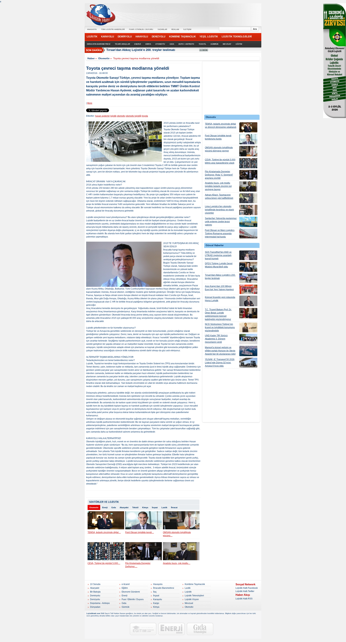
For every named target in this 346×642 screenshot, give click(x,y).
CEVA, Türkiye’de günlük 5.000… (104, 563)
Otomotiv (104, 58)
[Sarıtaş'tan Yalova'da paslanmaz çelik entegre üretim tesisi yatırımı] (248, 222)
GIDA (172, 44)
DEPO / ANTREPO (186, 44)
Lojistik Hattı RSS (244, 598)
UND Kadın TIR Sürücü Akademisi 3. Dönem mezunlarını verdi (216, 338)
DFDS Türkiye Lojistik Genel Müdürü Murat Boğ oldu (218, 265)
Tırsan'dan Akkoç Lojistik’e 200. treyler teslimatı (220, 277)
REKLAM (175, 29)
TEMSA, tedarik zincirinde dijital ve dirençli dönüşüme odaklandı (220, 125)
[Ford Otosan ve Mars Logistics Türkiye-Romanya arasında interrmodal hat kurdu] (248, 233)
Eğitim (125, 588)
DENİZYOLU (158, 36)
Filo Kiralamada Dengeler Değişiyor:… (137, 565)
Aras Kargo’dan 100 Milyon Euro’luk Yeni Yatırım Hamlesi (219, 288)
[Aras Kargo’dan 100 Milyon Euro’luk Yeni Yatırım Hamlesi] (248, 289)
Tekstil (135, 507)
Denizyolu (95, 599)
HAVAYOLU (142, 36)
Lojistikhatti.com (93, 613)
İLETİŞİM (187, 29)
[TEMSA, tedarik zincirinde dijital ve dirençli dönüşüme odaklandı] (248, 127)
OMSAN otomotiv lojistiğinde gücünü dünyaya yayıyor (219, 149)
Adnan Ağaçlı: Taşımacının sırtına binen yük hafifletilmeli (219, 196)
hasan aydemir (102, 116)
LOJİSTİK (92, 36)
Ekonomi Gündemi (131, 592)
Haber (91, 58)
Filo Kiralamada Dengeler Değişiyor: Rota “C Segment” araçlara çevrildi (219, 174)
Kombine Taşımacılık (195, 584)
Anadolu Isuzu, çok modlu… (176, 563)
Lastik (164, 507)
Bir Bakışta (95, 592)
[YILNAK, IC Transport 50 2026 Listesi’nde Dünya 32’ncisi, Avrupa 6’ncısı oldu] (248, 363)
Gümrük (125, 607)
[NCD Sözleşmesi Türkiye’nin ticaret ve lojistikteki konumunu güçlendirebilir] (248, 327)
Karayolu (157, 599)
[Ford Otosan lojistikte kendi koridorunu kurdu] (248, 139)
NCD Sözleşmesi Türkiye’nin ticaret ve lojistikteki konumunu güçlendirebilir (220, 327)
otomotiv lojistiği (133, 116)
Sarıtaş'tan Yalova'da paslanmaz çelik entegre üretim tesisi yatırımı (221, 221)
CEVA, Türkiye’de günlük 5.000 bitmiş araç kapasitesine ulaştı (220, 161)
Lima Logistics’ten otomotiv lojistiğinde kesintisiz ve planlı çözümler (219, 209)
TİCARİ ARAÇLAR (122, 44)
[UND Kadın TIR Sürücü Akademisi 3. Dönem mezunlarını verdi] (248, 339)
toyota (145, 116)
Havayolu (158, 584)
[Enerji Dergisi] (171, 629)
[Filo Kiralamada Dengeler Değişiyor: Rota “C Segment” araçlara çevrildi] (248, 175)
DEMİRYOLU (125, 36)
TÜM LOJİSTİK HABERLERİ (113, 29)
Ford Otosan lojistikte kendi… (139, 532)
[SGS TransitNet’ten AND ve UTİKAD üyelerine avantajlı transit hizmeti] (248, 255)
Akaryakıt (124, 507)
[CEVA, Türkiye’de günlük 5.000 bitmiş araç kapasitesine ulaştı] (248, 163)
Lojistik (188, 592)
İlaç (155, 592)
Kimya (145, 507)
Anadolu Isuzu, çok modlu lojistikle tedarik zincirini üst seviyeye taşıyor (218, 186)
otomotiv (121, 116)
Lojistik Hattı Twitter (245, 591)
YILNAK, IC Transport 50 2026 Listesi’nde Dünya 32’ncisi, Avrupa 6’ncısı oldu (219, 362)
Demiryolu (95, 595)
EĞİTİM (239, 44)
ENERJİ (137, 44)
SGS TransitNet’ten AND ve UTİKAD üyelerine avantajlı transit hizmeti (218, 255)
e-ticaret (126, 584)
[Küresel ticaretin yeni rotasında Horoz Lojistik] (248, 301)
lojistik (113, 116)
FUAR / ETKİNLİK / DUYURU (141, 29)
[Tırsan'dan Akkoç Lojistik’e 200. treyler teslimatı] (248, 278)
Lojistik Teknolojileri (194, 595)
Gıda (113, 507)
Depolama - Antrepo (100, 603)
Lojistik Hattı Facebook (247, 588)
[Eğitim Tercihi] (143, 629)
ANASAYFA (92, 29)
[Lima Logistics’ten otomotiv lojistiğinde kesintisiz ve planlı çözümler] (248, 210)
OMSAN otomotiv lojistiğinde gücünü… (177, 534)
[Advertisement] (231, 88)
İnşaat (155, 507)
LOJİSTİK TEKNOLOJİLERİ (237, 36)
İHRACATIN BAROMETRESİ (98, 44)
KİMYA (148, 44)
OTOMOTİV (160, 44)
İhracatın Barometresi (163, 588)
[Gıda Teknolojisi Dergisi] (200, 629)
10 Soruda (95, 584)
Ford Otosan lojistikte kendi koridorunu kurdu (218, 137)
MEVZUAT (227, 44)
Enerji (105, 507)
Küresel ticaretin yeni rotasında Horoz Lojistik (220, 299)
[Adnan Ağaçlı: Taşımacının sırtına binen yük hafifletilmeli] (248, 198)
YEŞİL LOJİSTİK (208, 36)
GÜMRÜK (214, 44)
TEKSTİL (202, 44)
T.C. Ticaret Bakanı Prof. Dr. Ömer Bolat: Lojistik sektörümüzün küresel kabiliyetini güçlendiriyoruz (218, 314)
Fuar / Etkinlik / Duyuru (133, 599)
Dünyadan (95, 607)
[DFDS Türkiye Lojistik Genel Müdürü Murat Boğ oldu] (248, 267)
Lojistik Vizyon (192, 599)
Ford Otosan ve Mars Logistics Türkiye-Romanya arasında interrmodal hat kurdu (219, 233)
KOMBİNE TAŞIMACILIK (182, 36)
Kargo (156, 603)
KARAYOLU (107, 36)
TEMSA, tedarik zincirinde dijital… (104, 532)
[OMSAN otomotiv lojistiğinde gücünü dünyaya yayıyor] (248, 151)
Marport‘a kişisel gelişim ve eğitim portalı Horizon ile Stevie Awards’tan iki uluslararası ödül (220, 350)
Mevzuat (189, 603)
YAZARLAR (162, 29)
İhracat (174, 507)
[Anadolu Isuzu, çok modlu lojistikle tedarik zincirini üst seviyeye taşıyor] (248, 186)
